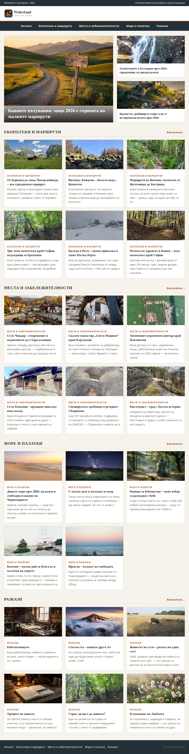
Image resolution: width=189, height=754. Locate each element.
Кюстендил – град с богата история (155, 406)
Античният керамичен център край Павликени (155, 337)
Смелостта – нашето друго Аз (89, 647)
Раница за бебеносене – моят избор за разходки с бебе (155, 493)
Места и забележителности (99, 26)
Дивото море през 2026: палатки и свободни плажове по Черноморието (31, 495)
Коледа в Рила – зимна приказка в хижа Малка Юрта (93, 252)
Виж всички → (176, 132)
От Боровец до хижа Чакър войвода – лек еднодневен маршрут (32, 182)
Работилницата (18, 647)
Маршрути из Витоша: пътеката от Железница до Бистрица (155, 182)
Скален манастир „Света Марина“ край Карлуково (93, 337)
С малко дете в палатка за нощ (90, 491)
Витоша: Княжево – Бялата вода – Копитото (92, 182)
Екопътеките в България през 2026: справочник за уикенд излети (143, 70)
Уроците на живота (21, 713)
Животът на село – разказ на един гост (154, 649)
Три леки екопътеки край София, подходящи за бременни (31, 252)
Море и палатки (138, 26)
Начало (26, 26)
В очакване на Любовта (147, 713)
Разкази (162, 26)
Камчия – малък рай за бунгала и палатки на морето (31, 568)
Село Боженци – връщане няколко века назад (32, 408)
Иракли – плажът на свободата (90, 566)
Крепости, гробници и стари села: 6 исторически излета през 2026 (143, 116)
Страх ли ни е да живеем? (86, 713)
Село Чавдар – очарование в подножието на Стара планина (29, 337)
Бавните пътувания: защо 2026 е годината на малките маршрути (56, 113)
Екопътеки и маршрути (55, 26)
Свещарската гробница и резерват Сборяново (93, 408)
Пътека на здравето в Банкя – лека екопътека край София (155, 252)
